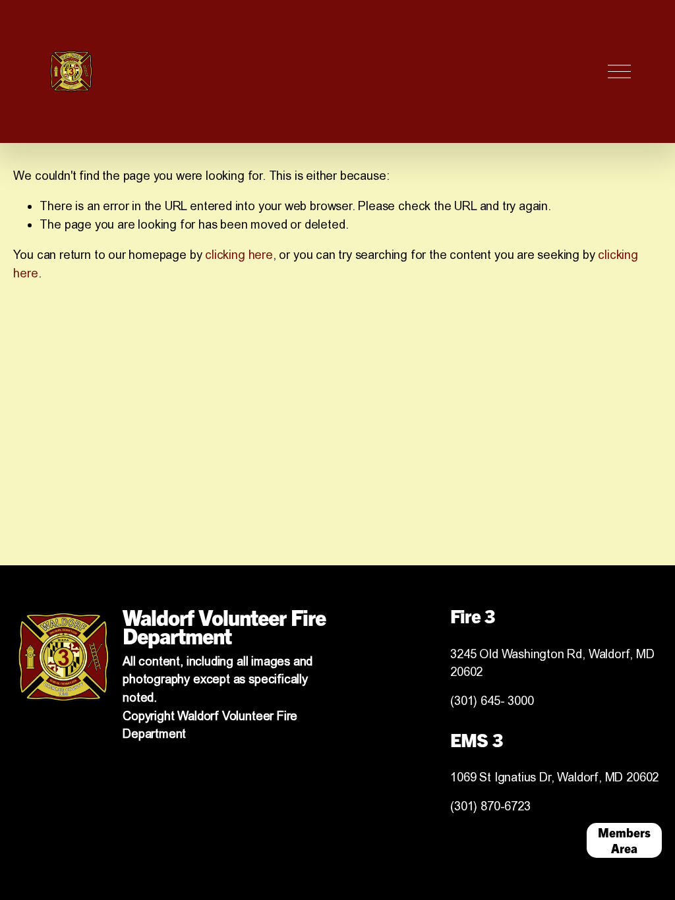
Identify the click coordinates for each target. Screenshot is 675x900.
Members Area (624, 840)
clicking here (239, 255)
